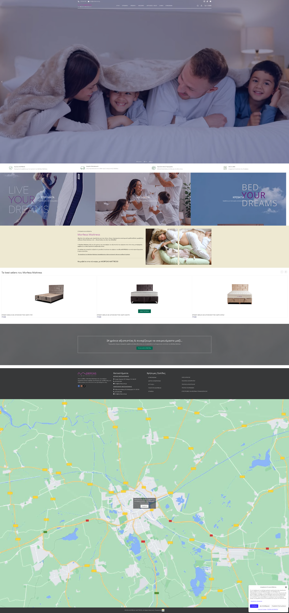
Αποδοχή (254, 606)
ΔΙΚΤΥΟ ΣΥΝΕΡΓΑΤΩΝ (154, 381)
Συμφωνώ (144, 506)
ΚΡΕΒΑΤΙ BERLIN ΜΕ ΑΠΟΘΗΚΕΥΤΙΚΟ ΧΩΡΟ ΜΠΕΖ (208, 315)
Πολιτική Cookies (262, 609)
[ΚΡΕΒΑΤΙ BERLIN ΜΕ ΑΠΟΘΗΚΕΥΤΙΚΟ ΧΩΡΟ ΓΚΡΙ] (49, 295)
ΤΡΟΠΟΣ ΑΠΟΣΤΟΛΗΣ (188, 384)
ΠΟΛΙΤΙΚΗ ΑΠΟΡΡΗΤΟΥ (272, 609)
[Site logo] (85, 5)
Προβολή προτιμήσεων (279, 606)
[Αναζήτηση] (197, 5)
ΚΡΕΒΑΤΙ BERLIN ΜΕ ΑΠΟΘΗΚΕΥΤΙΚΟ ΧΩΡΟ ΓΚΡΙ (17, 315)
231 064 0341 (83, 1)
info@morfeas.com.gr (95, 1)
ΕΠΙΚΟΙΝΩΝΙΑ (152, 377)
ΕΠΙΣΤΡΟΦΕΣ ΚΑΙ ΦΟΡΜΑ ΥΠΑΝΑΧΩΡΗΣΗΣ (194, 391)
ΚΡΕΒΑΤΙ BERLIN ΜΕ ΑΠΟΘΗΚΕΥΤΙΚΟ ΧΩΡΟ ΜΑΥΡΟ (113, 315)
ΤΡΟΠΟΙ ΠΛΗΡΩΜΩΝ (188, 388)
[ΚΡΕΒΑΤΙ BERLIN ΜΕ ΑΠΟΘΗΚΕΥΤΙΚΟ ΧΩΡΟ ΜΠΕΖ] (239, 295)
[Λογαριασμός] (201, 5)
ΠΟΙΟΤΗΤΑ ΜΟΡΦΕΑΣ (154, 388)
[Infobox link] (204, 1)
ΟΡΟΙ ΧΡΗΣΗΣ (186, 377)
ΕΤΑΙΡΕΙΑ (151, 391)
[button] (286, 587)
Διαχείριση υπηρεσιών (256, 601)
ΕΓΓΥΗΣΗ (151, 384)
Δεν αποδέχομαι (265, 606)
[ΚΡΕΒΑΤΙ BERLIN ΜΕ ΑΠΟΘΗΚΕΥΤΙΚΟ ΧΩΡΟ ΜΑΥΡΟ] (144, 295)
